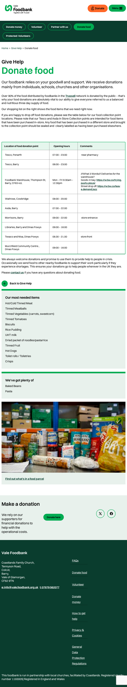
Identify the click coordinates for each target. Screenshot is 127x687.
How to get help (78, 613)
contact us (17, 272)
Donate (99, 8)
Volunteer (36, 26)
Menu (115, 8)
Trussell (70, 96)
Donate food (84, 26)
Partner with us (59, 26)
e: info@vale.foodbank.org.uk (20, 587)
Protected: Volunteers (18, 35)
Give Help (16, 48)
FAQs (75, 560)
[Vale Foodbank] (19, 16)
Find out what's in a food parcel (24, 479)
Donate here (53, 517)
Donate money (14, 26)
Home (5, 48)
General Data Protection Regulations (79, 647)
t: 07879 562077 (49, 587)
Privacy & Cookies (78, 630)
